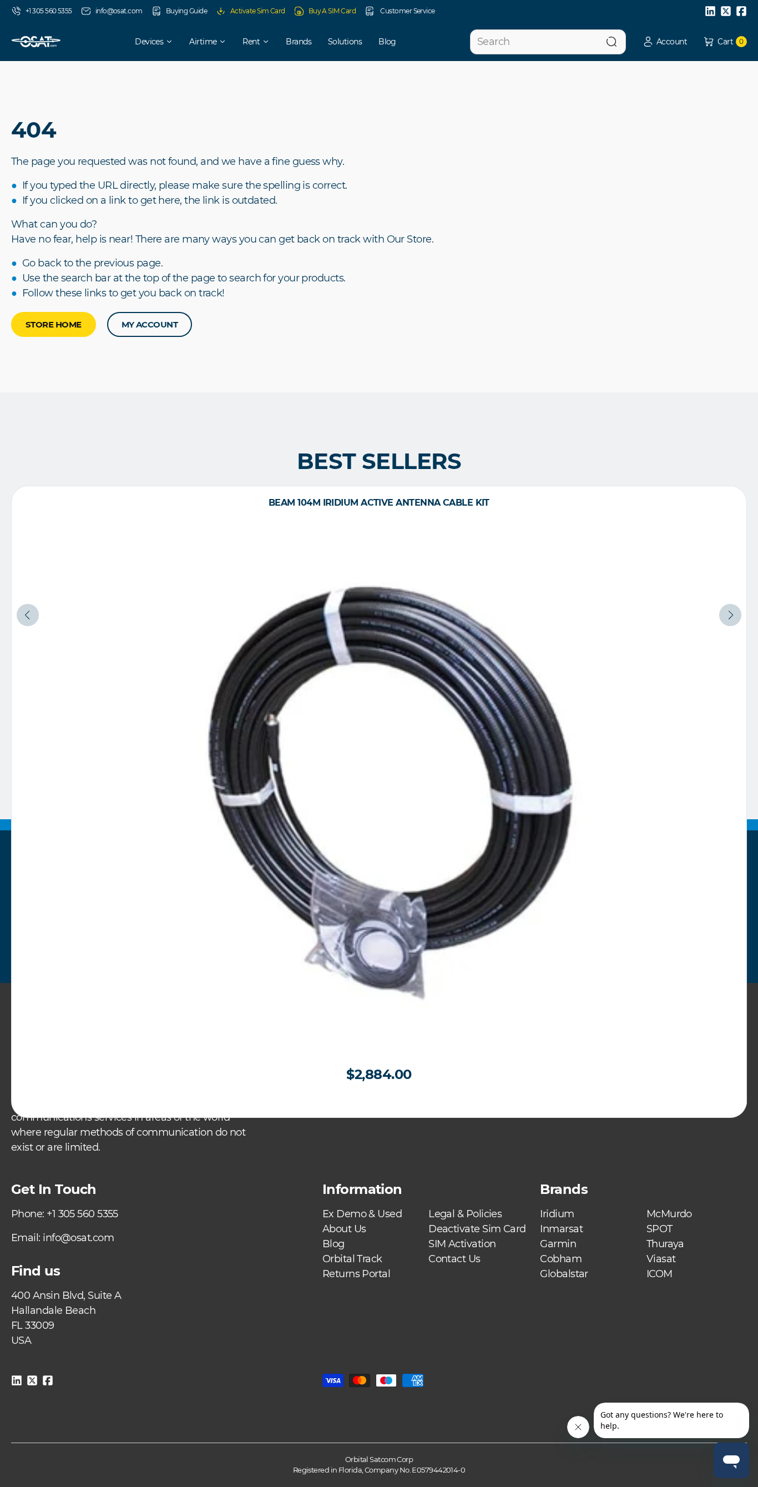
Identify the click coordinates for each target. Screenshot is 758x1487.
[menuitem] (146, 41)
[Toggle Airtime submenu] (226, 41)
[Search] (611, 41)
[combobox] (548, 41)
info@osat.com (119, 11)
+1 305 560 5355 (49, 11)
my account (150, 324)
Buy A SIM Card (332, 11)
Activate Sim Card (257, 11)
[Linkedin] (710, 11)
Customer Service (407, 11)
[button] (664, 42)
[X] (725, 11)
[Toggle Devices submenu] (173, 41)
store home (54, 324)
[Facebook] (741, 11)
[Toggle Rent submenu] (269, 41)
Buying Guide (186, 11)
